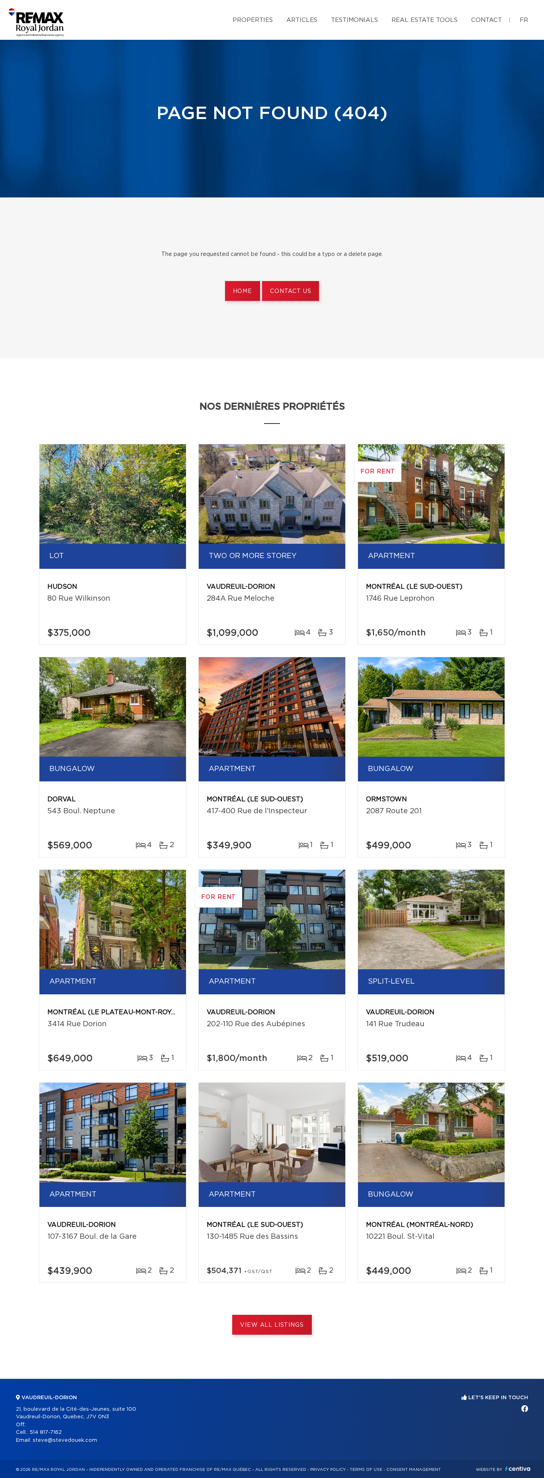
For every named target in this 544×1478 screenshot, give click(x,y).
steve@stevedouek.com (65, 1440)
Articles (301, 20)
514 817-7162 (45, 1432)
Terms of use (366, 1470)
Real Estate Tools (424, 20)
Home (242, 291)
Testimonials (354, 20)
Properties (253, 20)
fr (524, 20)
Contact (486, 20)
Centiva (517, 1468)
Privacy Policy (328, 1470)
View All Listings (271, 1325)
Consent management (413, 1470)
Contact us (290, 291)
